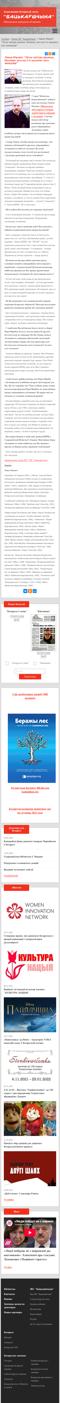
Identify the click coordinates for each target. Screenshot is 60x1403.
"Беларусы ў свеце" (20, 663)
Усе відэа (8, 1267)
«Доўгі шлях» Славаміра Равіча (21, 1193)
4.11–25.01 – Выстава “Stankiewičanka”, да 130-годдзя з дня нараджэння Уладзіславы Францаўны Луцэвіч (29, 1093)
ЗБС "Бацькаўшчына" (42, 1289)
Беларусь (9, 1332)
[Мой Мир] (53, 53)
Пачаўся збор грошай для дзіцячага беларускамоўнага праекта (23, 1145)
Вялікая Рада (35, 1309)
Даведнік (8, 1337)
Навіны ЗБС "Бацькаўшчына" (24, 39)
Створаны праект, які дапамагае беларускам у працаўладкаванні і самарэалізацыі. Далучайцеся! (29, 939)
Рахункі (33, 1319)
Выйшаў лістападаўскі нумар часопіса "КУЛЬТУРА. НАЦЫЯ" (24, 991)
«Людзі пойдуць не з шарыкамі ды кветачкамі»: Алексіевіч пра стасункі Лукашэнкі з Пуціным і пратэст (29, 1255)
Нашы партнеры (13, 1312)
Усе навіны (9, 1200)
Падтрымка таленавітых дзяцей (21, 863)
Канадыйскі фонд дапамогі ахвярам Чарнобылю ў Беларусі (30, 843)
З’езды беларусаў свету (40, 1299)
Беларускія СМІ (11, 1347)
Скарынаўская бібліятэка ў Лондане (23, 856)
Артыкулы (8, 1342)
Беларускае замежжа (15, 1355)
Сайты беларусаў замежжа (15, 1374)
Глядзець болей (11, 876)
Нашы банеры (36, 1314)
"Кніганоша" (45, 663)
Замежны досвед (38, 1386)
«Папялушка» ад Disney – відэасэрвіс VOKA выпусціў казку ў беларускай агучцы (27, 1041)
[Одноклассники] (50, 53)
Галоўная (5, 39)
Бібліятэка (9, 1289)
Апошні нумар (17, 616)
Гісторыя (8, 1361)
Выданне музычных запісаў (18, 869)
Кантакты (9, 1294)
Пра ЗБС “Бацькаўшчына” (41, 1294)
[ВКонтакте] (46, 53)
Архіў (16, 619)
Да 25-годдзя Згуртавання (41, 1324)
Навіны (8, 1299)
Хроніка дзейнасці (37, 1304)
